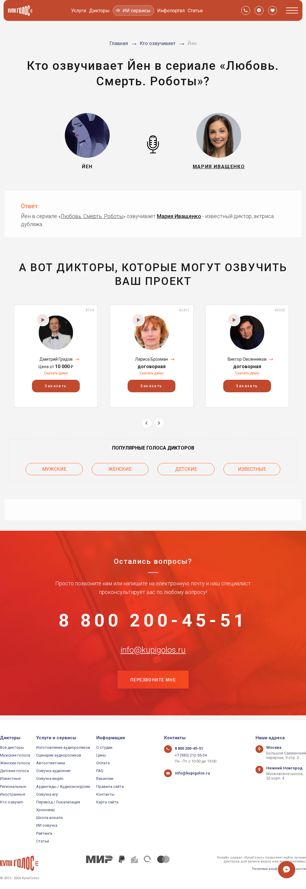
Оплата (103, 763)
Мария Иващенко (179, 216)
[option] (56, 356)
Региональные (13, 786)
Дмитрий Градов (56, 359)
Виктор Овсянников (247, 359)
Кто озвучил (11, 802)
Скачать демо (56, 373)
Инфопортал (171, 10)
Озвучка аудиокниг (53, 770)
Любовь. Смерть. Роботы (92, 216)
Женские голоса (15, 763)
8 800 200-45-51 (153, 620)
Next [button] (159, 422)
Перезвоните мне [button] (153, 679)
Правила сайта (110, 786)
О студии (104, 747)
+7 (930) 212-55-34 (191, 755)
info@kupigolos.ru (153, 650)
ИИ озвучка (46, 825)
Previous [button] (146, 422)
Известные (252, 469)
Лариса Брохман (151, 359)
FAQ (99, 770)
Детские (186, 469)
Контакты (105, 794)
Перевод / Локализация (58, 802)
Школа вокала (49, 817)
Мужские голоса (15, 755)
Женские (119, 469)
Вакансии (104, 778)
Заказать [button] (56, 386)
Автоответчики (50, 763)
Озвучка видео (50, 778)
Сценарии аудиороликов (58, 755)
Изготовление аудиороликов (63, 747)
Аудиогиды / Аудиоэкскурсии (63, 786)
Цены (101, 755)
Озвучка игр (47, 794)
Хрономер (45, 810)
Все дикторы (12, 747)
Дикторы (99, 10)
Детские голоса (14, 770)
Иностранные (12, 794)
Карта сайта (107, 802)
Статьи (195, 10)
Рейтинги (44, 833)
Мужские (54, 469)
